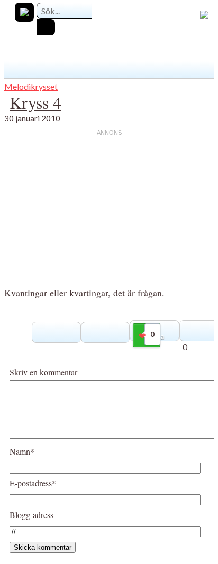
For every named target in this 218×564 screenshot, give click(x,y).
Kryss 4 (35, 102)
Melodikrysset (31, 86)
